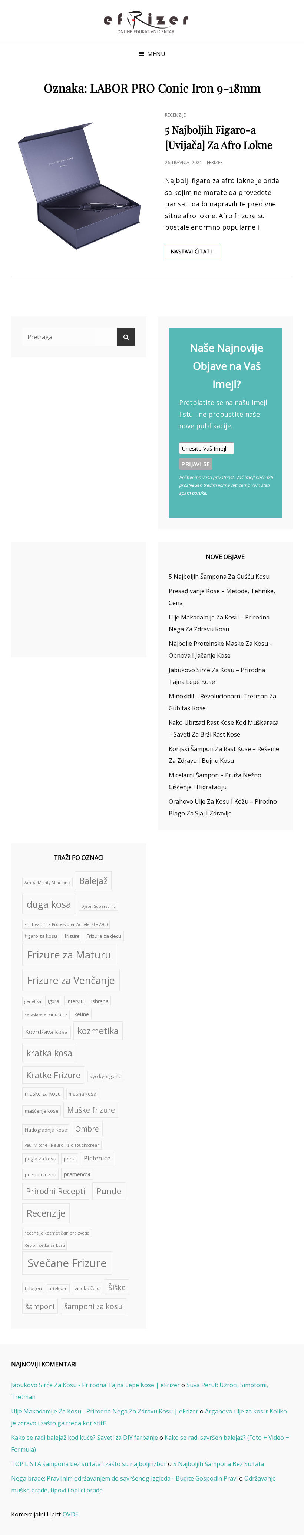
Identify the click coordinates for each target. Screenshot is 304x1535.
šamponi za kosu (93, 1306)
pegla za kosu (40, 1158)
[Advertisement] (80, 600)
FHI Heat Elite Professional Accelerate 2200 (66, 924)
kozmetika (98, 1031)
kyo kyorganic (105, 1076)
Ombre (87, 1129)
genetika (32, 1001)
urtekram (58, 1288)
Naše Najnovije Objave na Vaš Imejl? (226, 365)
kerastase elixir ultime (46, 1014)
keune (82, 1014)
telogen (33, 1288)
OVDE (71, 1514)
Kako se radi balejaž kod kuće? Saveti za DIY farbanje (84, 1437)
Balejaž (93, 881)
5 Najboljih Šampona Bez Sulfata (218, 1464)
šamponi (40, 1306)
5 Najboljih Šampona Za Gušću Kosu (219, 576)
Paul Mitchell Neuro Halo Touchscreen (62, 1145)
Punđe (108, 1191)
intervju (75, 1001)
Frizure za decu (104, 936)
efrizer (215, 162)
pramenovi (77, 1174)
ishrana (100, 1001)
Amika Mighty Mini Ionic (47, 882)
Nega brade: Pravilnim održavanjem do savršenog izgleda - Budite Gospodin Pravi (124, 1478)
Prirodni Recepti (56, 1191)
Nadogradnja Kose (46, 1129)
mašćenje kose (42, 1110)
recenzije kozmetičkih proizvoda (56, 1233)
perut (70, 1158)
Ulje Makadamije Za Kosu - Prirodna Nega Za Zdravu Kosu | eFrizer (104, 1411)
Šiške (117, 1287)
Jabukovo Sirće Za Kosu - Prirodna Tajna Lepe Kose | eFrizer (95, 1385)
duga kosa (49, 904)
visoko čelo (87, 1288)
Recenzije (175, 115)
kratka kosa (49, 1053)
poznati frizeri (40, 1174)
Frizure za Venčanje (71, 980)
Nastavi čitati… (196, 252)
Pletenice (97, 1158)
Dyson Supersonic (98, 906)
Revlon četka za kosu (44, 1245)
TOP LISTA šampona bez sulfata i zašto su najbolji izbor (88, 1464)
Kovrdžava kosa (46, 1032)
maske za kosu (43, 1093)
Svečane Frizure (67, 1263)
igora (53, 1001)
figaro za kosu (41, 936)
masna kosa (82, 1093)
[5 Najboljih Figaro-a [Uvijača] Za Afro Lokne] (81, 184)
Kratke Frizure (53, 1075)
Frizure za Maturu (69, 954)
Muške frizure (91, 1110)
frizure (72, 936)
